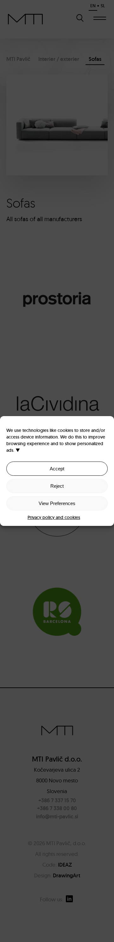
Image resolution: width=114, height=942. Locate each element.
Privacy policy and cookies (54, 517)
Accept (57, 468)
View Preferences (57, 503)
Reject (57, 486)
